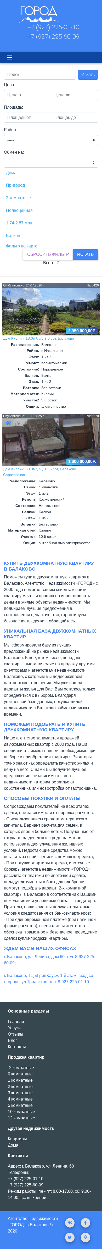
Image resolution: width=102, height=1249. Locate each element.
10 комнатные (21, 1111)
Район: (10, 130)
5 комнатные (20, 1105)
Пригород (15, 185)
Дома (11, 172)
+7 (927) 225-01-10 (53, 27)
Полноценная (19, 210)
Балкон (13, 235)
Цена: (9, 84)
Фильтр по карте (21, 246)
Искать (88, 74)
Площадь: (13, 107)
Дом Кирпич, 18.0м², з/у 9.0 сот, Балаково (38, 338)
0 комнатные (20, 1074)
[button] (9, 309)
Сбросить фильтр (48, 254)
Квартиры (17, 1139)
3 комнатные (20, 1093)
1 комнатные (20, 1080)
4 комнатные (20, 1099)
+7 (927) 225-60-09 (53, 36)
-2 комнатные (21, 1067)
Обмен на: (14, 152)
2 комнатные (18, 198)
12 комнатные (21, 1118)
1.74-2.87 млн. (19, 223)
